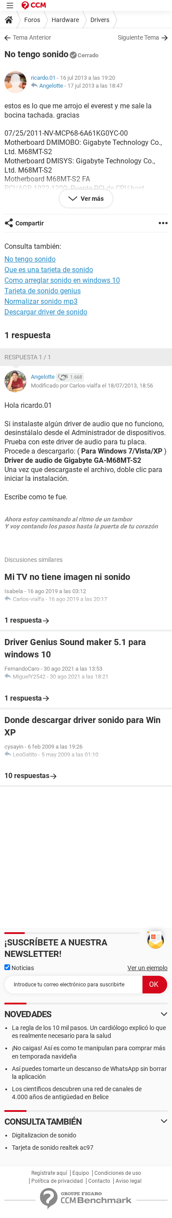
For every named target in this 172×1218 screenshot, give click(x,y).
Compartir (29, 223)
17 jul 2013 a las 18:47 (95, 85)
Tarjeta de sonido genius (42, 291)
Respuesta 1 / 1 (27, 357)
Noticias (22, 967)
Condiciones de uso (117, 1173)
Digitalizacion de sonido (44, 1135)
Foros (32, 19)
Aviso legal (129, 1181)
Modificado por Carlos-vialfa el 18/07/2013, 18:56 (92, 385)
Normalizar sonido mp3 (41, 301)
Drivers (99, 19)
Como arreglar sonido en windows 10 (62, 280)
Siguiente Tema (138, 37)
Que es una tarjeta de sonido (48, 270)
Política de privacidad (57, 1181)
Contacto (99, 1181)
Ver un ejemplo (147, 967)
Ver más (91, 198)
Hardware (65, 19)
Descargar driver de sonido (45, 312)
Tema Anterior (32, 37)
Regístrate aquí (49, 1173)
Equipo (80, 1173)
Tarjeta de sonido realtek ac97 (52, 1147)
